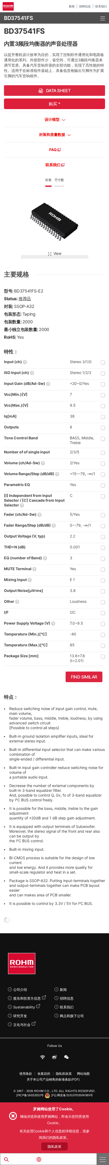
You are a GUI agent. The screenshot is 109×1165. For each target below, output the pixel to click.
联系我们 (101, 6)
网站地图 (83, 1073)
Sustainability (24, 1007)
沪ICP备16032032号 (30, 1095)
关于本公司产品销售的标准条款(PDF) (53, 1079)
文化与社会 (21, 1024)
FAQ (53, 149)
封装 (48, 180)
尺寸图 (59, 180)
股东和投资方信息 (27, 998)
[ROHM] (9, 6)
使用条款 (25, 1073)
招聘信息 (85, 6)
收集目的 (44, 1073)
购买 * (54, 103)
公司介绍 (20, 989)
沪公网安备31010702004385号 (72, 1095)
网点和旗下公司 (72, 1016)
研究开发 (20, 1016)
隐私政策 (54, 1146)
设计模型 (52, 119)
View (57, 253)
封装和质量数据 (52, 134)
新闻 (72, 6)
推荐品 (25, 298)
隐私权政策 (64, 1073)
